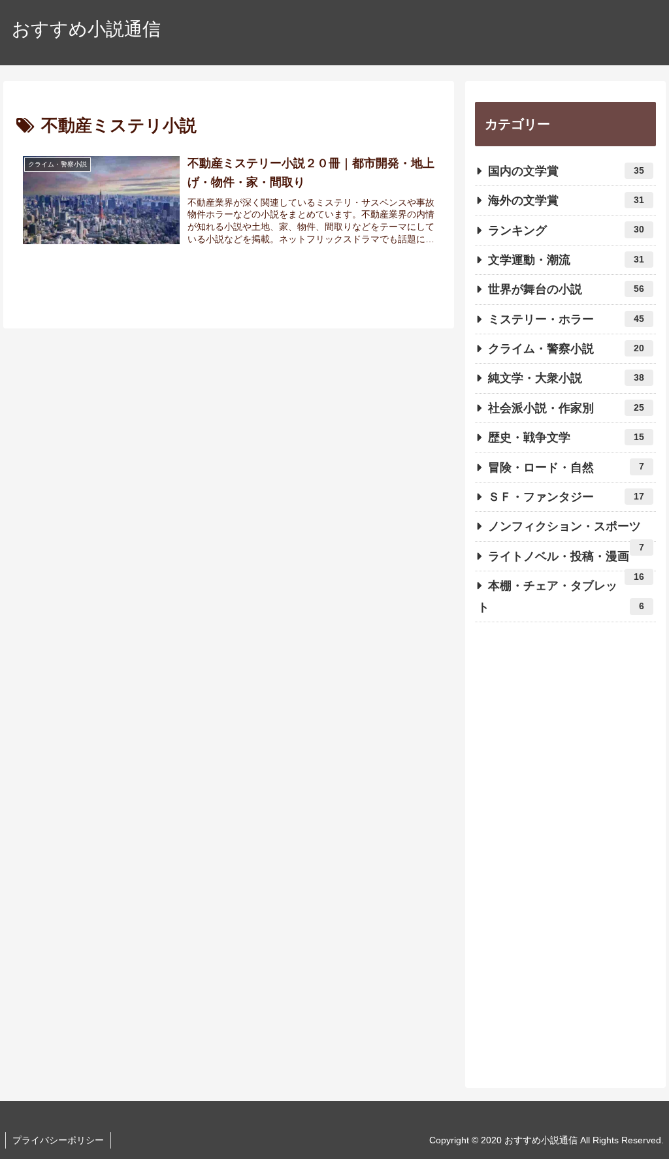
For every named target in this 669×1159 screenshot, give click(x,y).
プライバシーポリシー (58, 1140)
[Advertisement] (565, 860)
